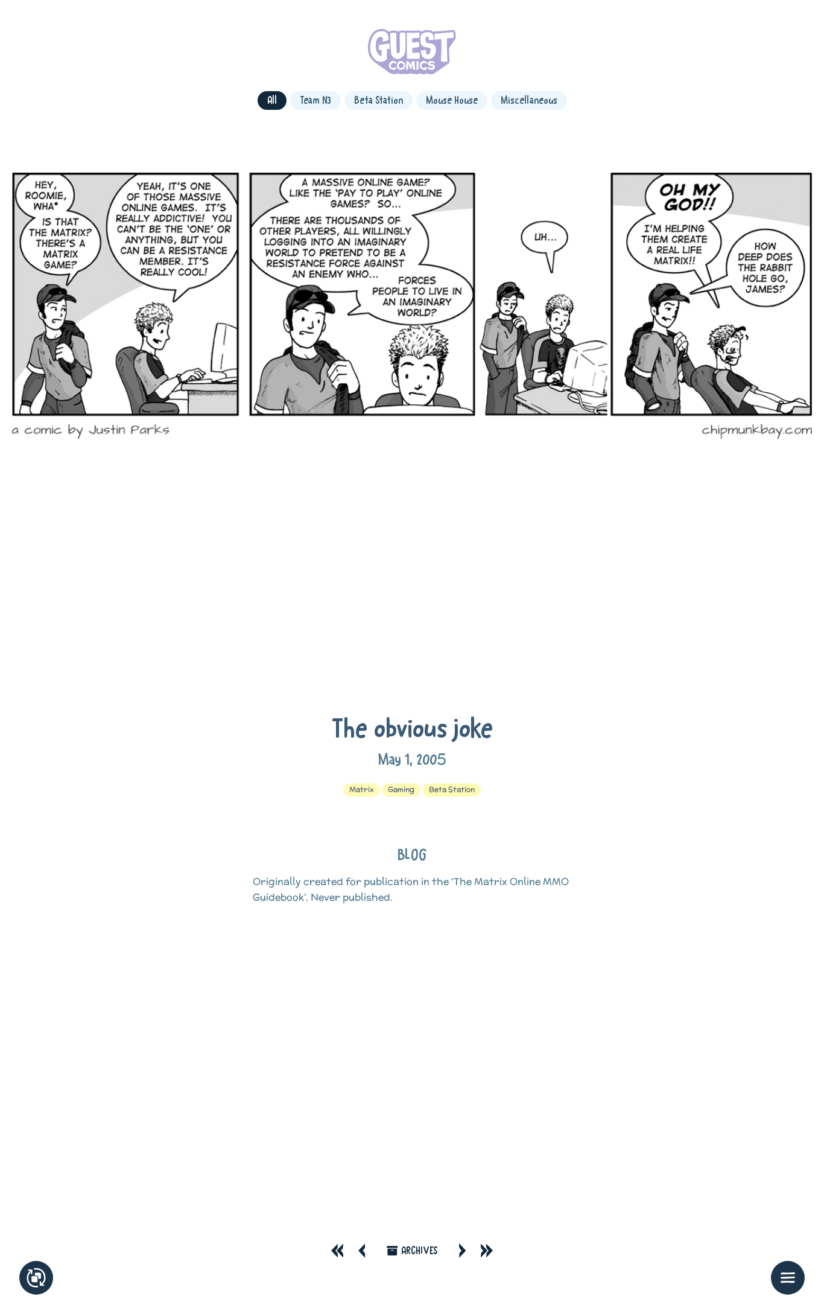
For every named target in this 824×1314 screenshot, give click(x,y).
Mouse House (452, 100)
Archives (419, 1250)
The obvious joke (412, 727)
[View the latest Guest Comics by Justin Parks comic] (411, 54)
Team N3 (315, 100)
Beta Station (378, 100)
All (272, 100)
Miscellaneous (529, 100)
